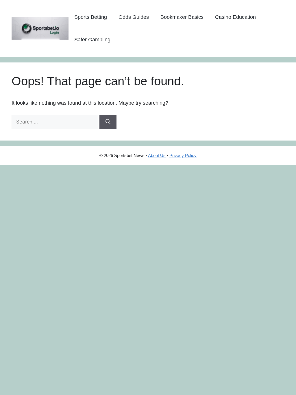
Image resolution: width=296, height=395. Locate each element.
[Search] (107, 122)
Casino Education (235, 17)
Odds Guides (134, 17)
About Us (157, 155)
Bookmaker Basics (182, 17)
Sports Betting (90, 17)
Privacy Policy (183, 155)
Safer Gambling (92, 40)
